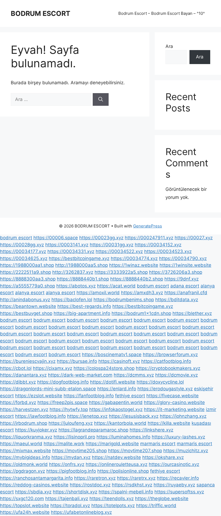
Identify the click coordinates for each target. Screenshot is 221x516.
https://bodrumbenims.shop (124, 299)
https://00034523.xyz (168, 251)
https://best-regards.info (84, 306)
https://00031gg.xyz (111, 244)
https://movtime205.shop (79, 450)
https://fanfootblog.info (89, 395)
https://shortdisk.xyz (75, 491)
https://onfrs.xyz (66, 464)
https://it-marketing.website (174, 409)
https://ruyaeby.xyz (174, 484)
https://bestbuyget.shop (26, 313)
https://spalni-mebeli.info (126, 491)
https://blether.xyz (192, 313)
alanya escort (29, 292)
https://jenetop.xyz (87, 416)
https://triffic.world (156, 505)
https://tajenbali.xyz (66, 498)
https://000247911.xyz (149, 237)
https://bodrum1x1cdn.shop (141, 313)
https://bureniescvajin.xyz (28, 361)
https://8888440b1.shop (83, 279)
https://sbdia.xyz (33, 491)
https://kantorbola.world (120, 423)
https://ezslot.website (38, 395)
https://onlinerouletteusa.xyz (116, 464)
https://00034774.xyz (134, 258)
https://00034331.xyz (70, 251)
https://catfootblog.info (166, 361)
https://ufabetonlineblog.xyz (81, 512)
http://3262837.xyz (72, 272)
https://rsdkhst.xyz (132, 484)
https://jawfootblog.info (40, 416)
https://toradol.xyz (70, 505)
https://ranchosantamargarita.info (36, 478)
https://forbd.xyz (18, 402)
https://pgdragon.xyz (22, 471)
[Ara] (101, 99)
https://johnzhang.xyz (183, 416)
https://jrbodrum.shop (23, 423)
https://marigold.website (112, 443)
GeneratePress (147, 226)
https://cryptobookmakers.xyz (168, 368)
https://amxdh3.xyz (142, 292)
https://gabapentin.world (116, 402)
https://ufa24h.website (25, 512)
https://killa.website (169, 423)
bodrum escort (16, 237)
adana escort (184, 286)
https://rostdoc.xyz (90, 484)
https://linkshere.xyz (151, 430)
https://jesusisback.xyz (133, 416)
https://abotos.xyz (76, 286)
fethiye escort (130, 395)
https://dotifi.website (112, 382)
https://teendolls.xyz (111, 498)
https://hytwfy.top (69, 409)
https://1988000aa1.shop (27, 265)
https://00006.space (55, 237)
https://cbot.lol (16, 368)
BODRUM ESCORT (40, 13)
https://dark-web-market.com (80, 375)
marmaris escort (157, 443)
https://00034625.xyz (23, 258)
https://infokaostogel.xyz (116, 409)
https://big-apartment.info (82, 313)
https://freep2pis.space (62, 402)
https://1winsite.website (185, 265)
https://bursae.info (77, 361)
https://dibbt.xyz (18, 382)
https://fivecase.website (172, 395)
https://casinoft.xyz (119, 361)
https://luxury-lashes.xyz (178, 437)
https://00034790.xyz (183, 258)
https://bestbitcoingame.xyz (79, 258)
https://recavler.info (178, 478)
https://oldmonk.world (24, 464)
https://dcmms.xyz (134, 375)
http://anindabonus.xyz (25, 299)
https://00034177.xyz (23, 251)
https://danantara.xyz (23, 375)
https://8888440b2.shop (136, 279)
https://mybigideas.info (25, 457)
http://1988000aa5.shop (81, 265)
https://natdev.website (116, 457)
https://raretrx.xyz (136, 478)
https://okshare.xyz (163, 457)
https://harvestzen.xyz (24, 409)
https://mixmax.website (25, 450)
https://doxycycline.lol (160, 382)
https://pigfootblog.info (71, 471)
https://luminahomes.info (123, 437)
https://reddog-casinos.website (34, 484)
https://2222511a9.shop (25, 272)
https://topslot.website (24, 505)
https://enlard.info (116, 388)
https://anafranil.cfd (185, 292)
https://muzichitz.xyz (185, 450)
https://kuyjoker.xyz (36, 430)
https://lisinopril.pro (74, 437)
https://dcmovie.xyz (176, 375)
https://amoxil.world (98, 292)
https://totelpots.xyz (113, 505)
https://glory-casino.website (174, 402)
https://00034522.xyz (119, 251)
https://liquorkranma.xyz (26, 437)
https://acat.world (116, 286)
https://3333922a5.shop (121, 272)
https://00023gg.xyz (101, 237)
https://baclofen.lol (71, 299)
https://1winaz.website (133, 265)
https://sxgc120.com (22, 498)
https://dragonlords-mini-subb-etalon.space (48, 388)
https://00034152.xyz (158, 244)
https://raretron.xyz (95, 478)
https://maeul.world (21, 443)
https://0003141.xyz (66, 244)
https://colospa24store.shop (104, 368)
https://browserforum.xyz (170, 354)
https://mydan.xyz (71, 457)
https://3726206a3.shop (175, 272)
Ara (169, 46)
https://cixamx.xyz (52, 368)
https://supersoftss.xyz (179, 491)
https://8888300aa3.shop (28, 279)
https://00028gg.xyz (22, 244)
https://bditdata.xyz (176, 299)
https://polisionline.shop (123, 471)
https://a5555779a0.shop (27, 286)
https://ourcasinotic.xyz (174, 464)
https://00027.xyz (194, 237)
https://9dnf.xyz (181, 279)
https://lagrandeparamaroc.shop (93, 430)
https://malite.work (64, 443)
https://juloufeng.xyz (71, 423)
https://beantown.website (28, 306)
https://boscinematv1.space (111, 354)
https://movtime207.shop (135, 450)
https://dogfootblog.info (63, 382)
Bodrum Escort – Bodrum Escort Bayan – (161, 13)
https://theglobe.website (161, 498)
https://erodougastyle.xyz (165, 388)
